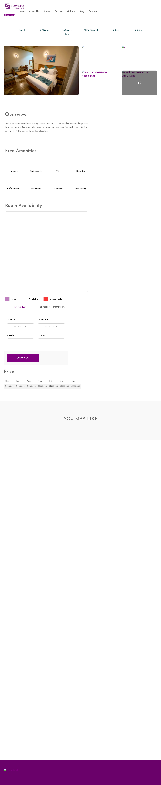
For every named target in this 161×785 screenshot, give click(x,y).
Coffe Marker (13, 189)
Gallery (71, 11)
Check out (43, 320)
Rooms (46, 11)
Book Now (23, 358)
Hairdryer (58, 189)
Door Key (80, 171)
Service (59, 11)
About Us (34, 11)
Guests (10, 335)
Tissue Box (36, 189)
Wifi (58, 171)
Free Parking (80, 189)
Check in (11, 320)
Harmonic (13, 171)
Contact (93, 11)
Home (21, 11)
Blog (81, 11)
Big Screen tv (36, 171)
